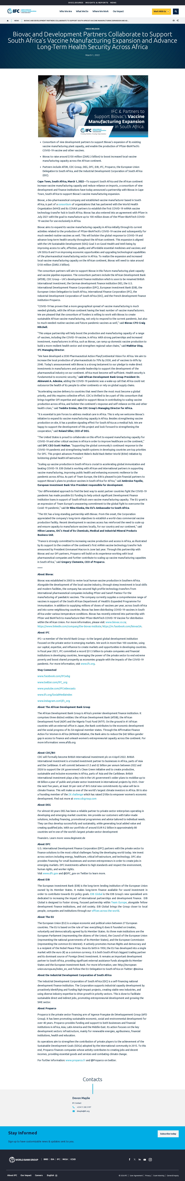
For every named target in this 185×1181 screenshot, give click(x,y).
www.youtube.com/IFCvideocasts (57, 688)
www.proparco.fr (75, 1060)
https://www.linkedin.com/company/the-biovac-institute (69, 626)
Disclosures (75, 3)
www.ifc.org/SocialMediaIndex (55, 694)
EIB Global (96, 894)
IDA (52, 1159)
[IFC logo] (21, 11)
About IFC (12, 1175)
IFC (58, 1159)
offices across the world (105, 910)
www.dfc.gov (50, 873)
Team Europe (119, 902)
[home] (7, 20)
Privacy (148, 1176)
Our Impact (118, 11)
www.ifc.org (88, 663)
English (50, 1175)
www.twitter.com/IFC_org (52, 682)
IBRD (46, 1159)
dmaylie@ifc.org (83, 1111)
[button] (176, 11)
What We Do (82, 11)
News (113, 3)
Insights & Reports (96, 3)
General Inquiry (173, 1176)
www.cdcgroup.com (85, 798)
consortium (64, 204)
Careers (39, 1175)
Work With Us (160, 11)
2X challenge (75, 794)
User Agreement (136, 1176)
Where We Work (100, 11)
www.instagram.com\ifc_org (54, 700)
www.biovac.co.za (116, 622)
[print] (173, 21)
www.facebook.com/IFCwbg (54, 676)
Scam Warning (158, 1176)
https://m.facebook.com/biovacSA (122, 626)
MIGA (65, 1159)
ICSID (73, 1159)
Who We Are (66, 11)
